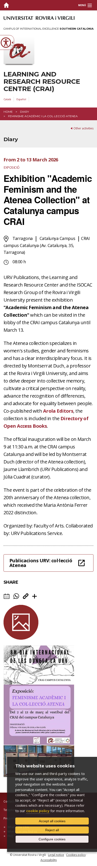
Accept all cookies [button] (52, 821)
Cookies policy (76, 855)
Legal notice (56, 855)
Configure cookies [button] (52, 839)
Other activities (83, 128)
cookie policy (37, 810)
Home (8, 111)
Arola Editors (58, 411)
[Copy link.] (25, 596)
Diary (24, 111)
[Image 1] (39, 743)
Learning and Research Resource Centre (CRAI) (42, 81)
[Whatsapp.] (16, 596)
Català (7, 99)
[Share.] (34, 596)
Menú (82, 5)
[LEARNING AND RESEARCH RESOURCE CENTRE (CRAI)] (6, 5)
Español (21, 99)
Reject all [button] (52, 830)
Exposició (12, 167)
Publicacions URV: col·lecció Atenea (40, 562)
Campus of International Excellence (48, 28)
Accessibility (48, 860)
